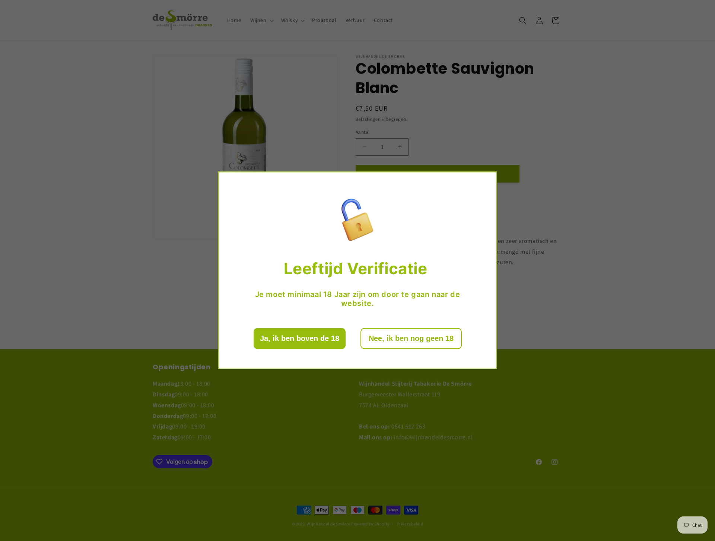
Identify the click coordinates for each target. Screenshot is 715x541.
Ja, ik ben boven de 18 (299, 339)
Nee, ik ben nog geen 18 (411, 339)
